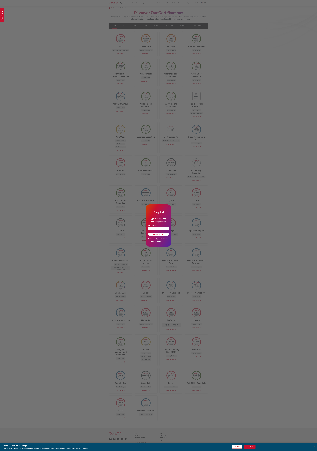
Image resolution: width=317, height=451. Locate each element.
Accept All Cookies (250, 446)
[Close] (314, 447)
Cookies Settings (237, 446)
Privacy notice (155, 239)
